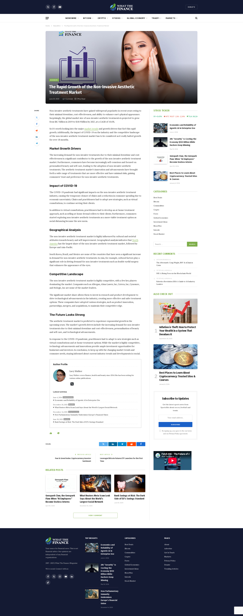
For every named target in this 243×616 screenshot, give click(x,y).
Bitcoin (87, 18)
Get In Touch (169, 552)
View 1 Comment (95, 515)
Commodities (159, 205)
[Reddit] (36, 130)
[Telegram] (36, 143)
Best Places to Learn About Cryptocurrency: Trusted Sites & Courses (183, 176)
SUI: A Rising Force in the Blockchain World (173, 273)
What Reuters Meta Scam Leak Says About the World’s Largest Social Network (86, 407)
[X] (72, 384)
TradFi (155, 18)
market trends (91, 128)
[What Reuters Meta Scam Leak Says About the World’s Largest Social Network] (95, 483)
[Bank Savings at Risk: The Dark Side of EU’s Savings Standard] (129, 483)
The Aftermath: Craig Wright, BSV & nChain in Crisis (174, 263)
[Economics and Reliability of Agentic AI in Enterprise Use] (160, 128)
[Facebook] (36, 123)
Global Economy (136, 18)
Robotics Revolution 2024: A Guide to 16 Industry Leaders (175, 282)
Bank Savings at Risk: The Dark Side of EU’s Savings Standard (79, 422)
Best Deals (158, 197)
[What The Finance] (121, 7)
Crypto (102, 18)
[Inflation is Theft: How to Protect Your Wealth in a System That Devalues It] (175, 311)
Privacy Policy (174, 434)
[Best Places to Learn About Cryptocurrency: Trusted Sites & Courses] (160, 176)
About (166, 544)
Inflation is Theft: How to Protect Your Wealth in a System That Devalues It (177, 331)
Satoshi (156, 230)
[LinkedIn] (36, 136)
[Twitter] (36, 117)
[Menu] (47, 18)
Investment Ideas (160, 222)
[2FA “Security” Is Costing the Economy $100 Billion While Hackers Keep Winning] (160, 142)
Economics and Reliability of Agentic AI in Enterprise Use (77, 400)
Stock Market (159, 234)
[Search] (196, 18)
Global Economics (68, 397)
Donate (191, 7)
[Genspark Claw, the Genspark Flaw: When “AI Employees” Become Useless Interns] (61, 483)
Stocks (116, 18)
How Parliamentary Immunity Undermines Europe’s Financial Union (81, 414)
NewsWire (71, 18)
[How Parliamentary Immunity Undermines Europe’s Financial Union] (91, 594)
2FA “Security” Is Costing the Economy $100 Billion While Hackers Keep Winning (183, 142)
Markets (170, 18)
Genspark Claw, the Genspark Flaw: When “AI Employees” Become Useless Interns (60, 498)
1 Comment (69, 99)
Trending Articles (171, 569)
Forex (156, 214)
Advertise (168, 548)
